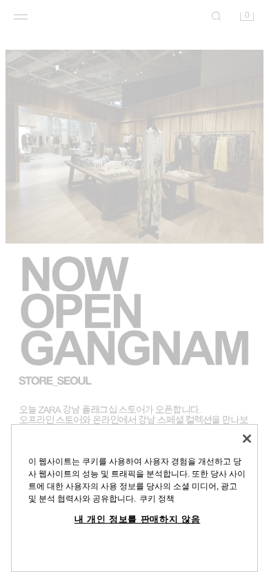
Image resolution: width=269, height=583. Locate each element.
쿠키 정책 (157, 499)
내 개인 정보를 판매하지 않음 (137, 519)
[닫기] (247, 438)
